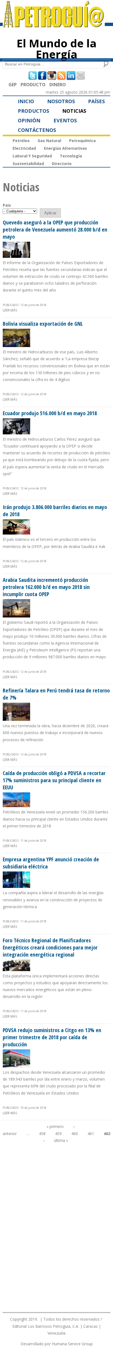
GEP (13, 85)
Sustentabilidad (28, 163)
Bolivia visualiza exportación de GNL (43, 323)
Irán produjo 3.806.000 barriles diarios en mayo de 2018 (55, 510)
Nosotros (61, 101)
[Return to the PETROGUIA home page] (54, 25)
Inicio (26, 101)
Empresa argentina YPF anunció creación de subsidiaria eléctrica (51, 863)
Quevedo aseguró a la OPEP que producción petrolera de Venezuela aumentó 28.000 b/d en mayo (55, 229)
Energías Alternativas (65, 148)
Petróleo (21, 140)
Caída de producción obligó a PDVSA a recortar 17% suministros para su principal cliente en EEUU (54, 780)
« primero (55, 1126)
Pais (7, 205)
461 (90, 1133)
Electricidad (24, 148)
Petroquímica (82, 140)
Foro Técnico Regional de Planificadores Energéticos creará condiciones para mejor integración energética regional (50, 947)
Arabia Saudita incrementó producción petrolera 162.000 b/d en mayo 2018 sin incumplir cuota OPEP (46, 587)
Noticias (74, 111)
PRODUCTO (33, 85)
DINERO (57, 85)
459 (58, 1133)
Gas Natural (49, 140)
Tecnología (71, 155)
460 (74, 1133)
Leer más (10, 310)
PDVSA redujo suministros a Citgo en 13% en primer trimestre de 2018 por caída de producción (52, 1037)
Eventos (65, 120)
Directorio (62, 163)
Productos (33, 111)
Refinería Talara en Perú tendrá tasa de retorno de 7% (56, 694)
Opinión (29, 120)
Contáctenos (37, 130)
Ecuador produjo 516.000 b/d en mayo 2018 (50, 413)
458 (42, 1133)
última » (61, 1140)
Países (96, 101)
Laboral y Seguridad (32, 155)
